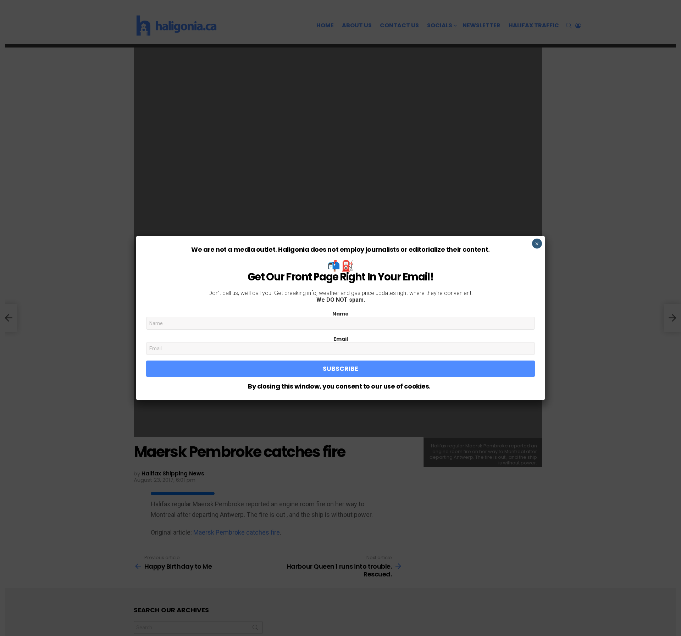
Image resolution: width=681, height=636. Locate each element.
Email (340, 338)
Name (340, 313)
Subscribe (340, 368)
